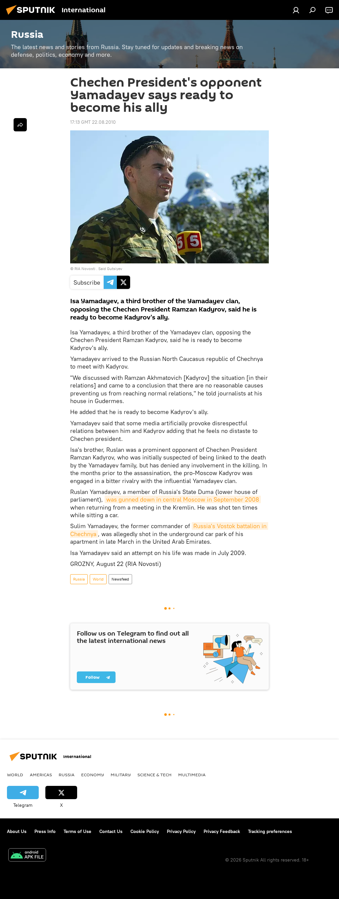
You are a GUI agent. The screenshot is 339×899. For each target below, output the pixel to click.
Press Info (45, 831)
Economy (92, 775)
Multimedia (192, 775)
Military (121, 775)
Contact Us (110, 831)
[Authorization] (296, 10)
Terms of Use (77, 831)
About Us (16, 831)
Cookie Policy (144, 831)
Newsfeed (120, 579)
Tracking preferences (270, 831)
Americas (41, 775)
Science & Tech (154, 775)
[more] (20, 124)
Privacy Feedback (222, 831)
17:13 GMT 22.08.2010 (93, 122)
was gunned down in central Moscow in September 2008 (182, 499)
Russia (79, 579)
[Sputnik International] (32, 16)
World (98, 579)
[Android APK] (27, 855)
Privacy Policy (181, 831)
